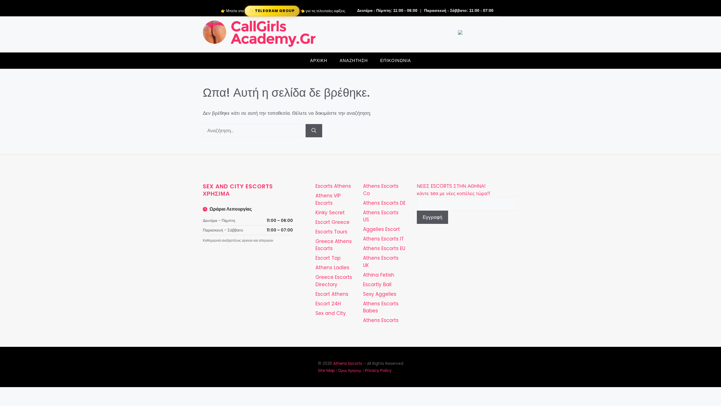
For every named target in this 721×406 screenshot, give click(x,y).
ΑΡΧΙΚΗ (318, 60)
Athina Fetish (378, 275)
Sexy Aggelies (379, 294)
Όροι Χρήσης (350, 370)
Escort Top (328, 258)
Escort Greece (332, 222)
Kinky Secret (330, 212)
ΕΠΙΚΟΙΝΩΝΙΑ (395, 60)
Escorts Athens (333, 186)
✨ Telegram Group (271, 11)
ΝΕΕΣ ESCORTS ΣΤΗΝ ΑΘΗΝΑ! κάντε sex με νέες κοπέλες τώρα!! (453, 190)
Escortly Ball (377, 284)
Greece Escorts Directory (333, 281)
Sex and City (330, 313)
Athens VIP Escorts (328, 199)
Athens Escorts (381, 320)
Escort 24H (328, 303)
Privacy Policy (378, 370)
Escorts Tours (331, 231)
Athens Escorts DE (384, 203)
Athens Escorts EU (384, 248)
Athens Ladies (332, 267)
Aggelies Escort (381, 229)
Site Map (326, 370)
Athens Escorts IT (383, 238)
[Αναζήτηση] (314, 131)
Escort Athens (331, 294)
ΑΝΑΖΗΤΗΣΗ (354, 60)
